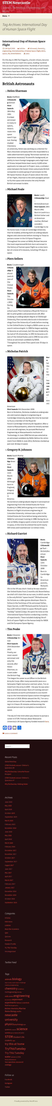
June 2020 (8, 802)
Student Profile (10, 944)
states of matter (19, 1033)
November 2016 (10, 895)
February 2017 (10, 884)
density (19, 992)
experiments (10, 1002)
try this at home (14, 1044)
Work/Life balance (10, 1059)
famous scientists (22, 1003)
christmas (21, 989)
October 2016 (10, 899)
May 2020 (8, 806)
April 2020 (8, 809)
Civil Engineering (11, 992)
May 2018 (8, 835)
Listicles (22, 48)
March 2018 (9, 843)
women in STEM (16, 1057)
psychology (18, 1024)
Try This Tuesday (11, 948)
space (4, 53)
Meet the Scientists (12, 929)
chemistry (41, 48)
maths (19, 1011)
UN (9, 53)
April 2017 (8, 876)
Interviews (8, 922)
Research (8, 940)
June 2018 (8, 832)
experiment (17, 999)
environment (8, 1000)
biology (17, 979)
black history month (10, 982)
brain (17, 982)
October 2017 (10, 858)
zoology (8, 1065)
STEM (9, 1036)
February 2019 (10, 824)
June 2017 (8, 869)
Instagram (8, 1083)
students (8, 1040)
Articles (7, 918)
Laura (27, 53)
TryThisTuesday (15, 1048)
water (8, 1056)
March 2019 (9, 820)
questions (8, 1030)
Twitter (7, 1087)
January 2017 (9, 888)
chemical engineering (11, 985)
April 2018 (8, 839)
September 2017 (11, 861)
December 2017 (10, 850)
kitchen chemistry (12, 1008)
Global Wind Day (10, 761)
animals (8, 979)
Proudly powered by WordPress (26, 1101)
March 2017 (9, 880)
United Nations (16, 53)
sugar (13, 1040)
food (6, 1005)
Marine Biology (10, 1011)
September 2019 (11, 817)
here (47, 721)
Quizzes (8, 936)
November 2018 (10, 828)
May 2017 (8, 873)
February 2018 (10, 847)
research (14, 1029)
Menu (4, 16)
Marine (22, 1008)
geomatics (15, 1005)
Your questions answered (14, 1062)
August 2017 (9, 865)
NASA (43, 51)
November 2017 (10, 854)
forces (10, 1005)
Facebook (8, 1079)
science (22, 1029)
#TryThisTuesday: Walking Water (16, 784)
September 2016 (11, 902)
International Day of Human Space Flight (26, 51)
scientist (7, 1033)
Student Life (18, 1037)
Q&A (6, 933)
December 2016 (10, 891)
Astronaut (33, 48)
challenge (22, 982)
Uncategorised (10, 951)
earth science (9, 996)
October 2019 (10, 813)
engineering (6, 51)
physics (9, 1024)
